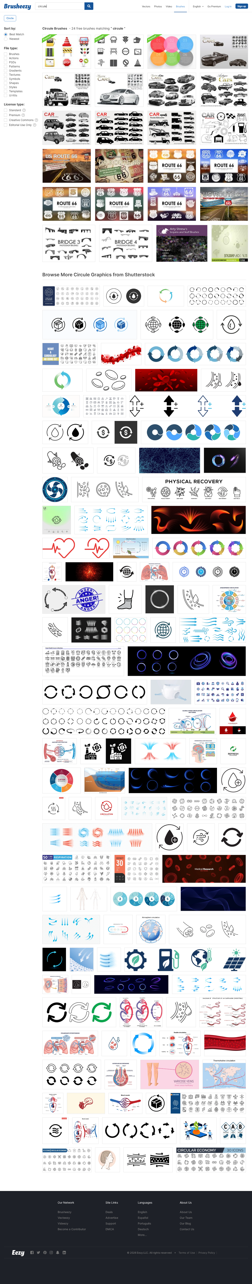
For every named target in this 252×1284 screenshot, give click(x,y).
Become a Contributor (72, 1229)
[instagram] (51, 1252)
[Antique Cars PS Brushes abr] (224, 90)
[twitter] (38, 1252)
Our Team (186, 1217)
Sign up (241, 6)
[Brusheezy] (17, 7)
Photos (158, 6)
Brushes (180, 6)
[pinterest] (44, 1252)
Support (111, 1223)
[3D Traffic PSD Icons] (66, 52)
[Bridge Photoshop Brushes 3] (68, 243)
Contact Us (187, 1229)
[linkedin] (64, 1252)
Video (169, 6)
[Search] (88, 6)
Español (143, 1217)
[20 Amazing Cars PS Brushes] (171, 90)
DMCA (110, 1229)
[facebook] (31, 1252)
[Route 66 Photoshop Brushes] (171, 166)
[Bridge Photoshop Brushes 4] (125, 243)
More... (142, 1235)
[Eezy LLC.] (18, 1252)
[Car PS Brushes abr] (66, 90)
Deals (109, 1212)
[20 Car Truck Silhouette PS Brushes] (171, 128)
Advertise (112, 1217)
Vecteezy (64, 1217)
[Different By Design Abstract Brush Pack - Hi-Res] (229, 243)
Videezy (63, 1223)
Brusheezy (64, 1212)
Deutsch (143, 1229)
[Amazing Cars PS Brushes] (224, 52)
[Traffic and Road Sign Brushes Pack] (119, 52)
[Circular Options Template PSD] (171, 52)
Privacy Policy (206, 1252)
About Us (186, 1212)
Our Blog (185, 1223)
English (142, 1212)
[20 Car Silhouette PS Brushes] (119, 128)
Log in (228, 6)
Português (144, 1223)
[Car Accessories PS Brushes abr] (224, 128)
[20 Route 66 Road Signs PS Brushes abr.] (66, 166)
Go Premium (214, 6)
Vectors (146, 6)
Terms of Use (187, 1252)
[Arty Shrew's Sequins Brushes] (182, 243)
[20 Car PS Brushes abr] (119, 90)
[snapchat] (57, 1252)
